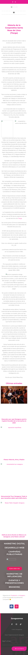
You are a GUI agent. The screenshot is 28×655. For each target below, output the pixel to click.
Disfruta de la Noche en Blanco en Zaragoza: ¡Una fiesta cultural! (14, 536)
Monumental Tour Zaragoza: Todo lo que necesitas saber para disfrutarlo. (14, 497)
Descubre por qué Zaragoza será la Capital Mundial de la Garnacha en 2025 (14, 421)
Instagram (22, 595)
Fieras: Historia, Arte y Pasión (14, 459)
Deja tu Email (6, 641)
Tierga (20, 218)
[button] (14, 12)
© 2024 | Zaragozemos (17, 629)
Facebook (14, 595)
